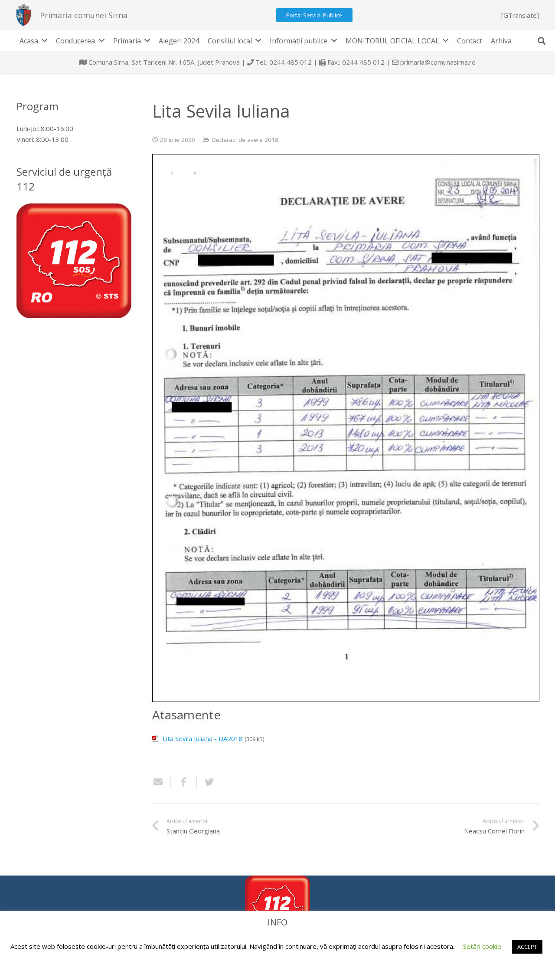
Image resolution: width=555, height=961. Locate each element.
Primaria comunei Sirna (83, 15)
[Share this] (184, 782)
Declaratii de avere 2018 (245, 140)
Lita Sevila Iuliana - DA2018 (203, 738)
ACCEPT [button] (527, 947)
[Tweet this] (206, 782)
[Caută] (541, 41)
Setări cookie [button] (482, 946)
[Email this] (161, 782)
